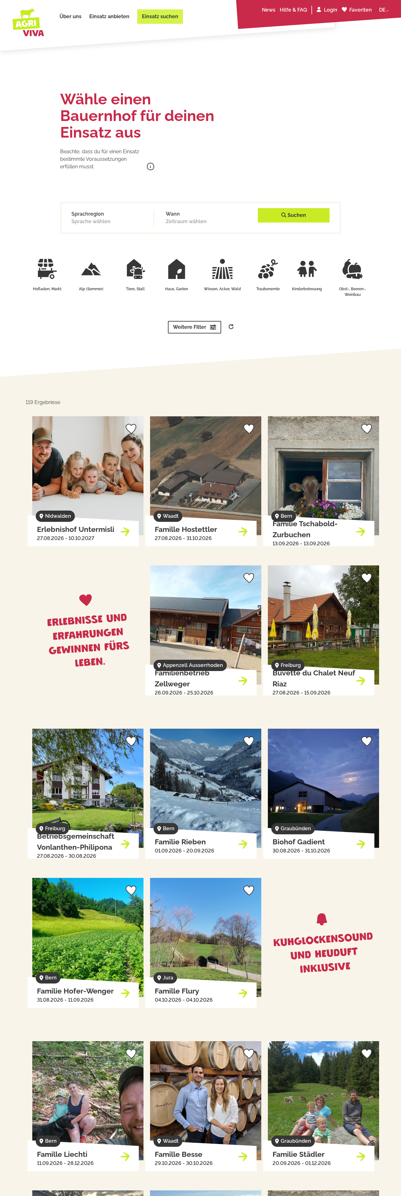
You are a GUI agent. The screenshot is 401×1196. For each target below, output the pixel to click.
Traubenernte (268, 289)
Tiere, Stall (135, 289)
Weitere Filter (189, 327)
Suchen (296, 215)
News (268, 10)
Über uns (70, 16)
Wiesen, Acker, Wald (222, 289)
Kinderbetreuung (307, 289)
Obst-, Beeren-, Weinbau (352, 292)
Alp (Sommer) (91, 289)
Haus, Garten (176, 289)
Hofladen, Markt (47, 289)
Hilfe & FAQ (293, 10)
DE (382, 10)
